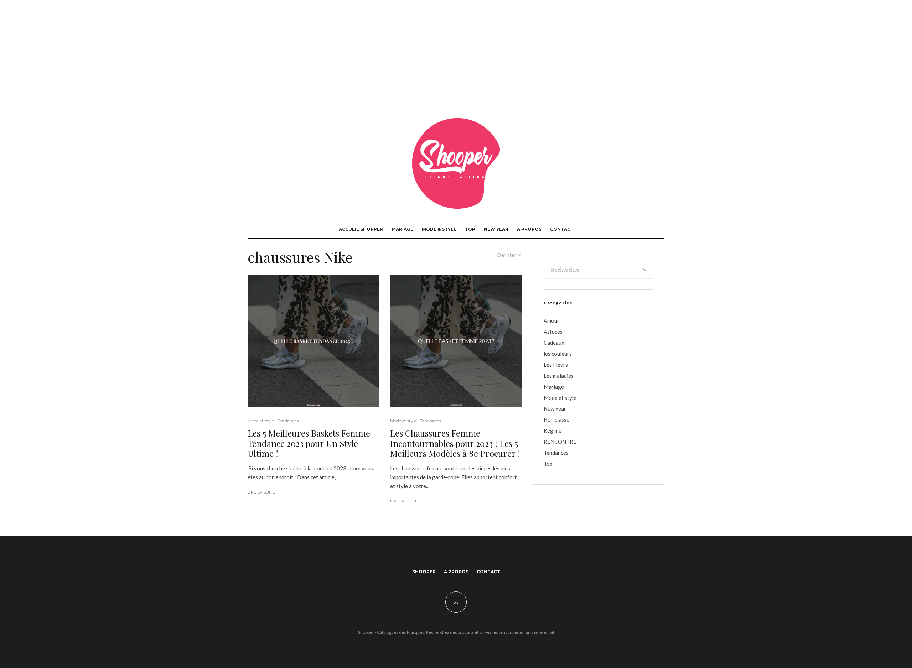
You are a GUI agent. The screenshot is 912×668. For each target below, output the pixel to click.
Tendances (288, 420)
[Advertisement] (456, 53)
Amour (551, 320)
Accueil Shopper (361, 229)
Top (470, 229)
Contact (562, 229)
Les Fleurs (556, 364)
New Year (496, 229)
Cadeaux (554, 342)
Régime (552, 430)
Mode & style (439, 229)
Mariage (402, 229)
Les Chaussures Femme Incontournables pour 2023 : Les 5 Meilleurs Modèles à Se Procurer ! (455, 443)
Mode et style (261, 420)
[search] (645, 269)
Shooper (424, 571)
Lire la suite (261, 492)
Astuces (553, 331)
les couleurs (558, 353)
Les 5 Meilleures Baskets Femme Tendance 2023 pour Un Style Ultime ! (309, 443)
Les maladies (559, 375)
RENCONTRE (560, 441)
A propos (529, 229)
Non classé (556, 419)
